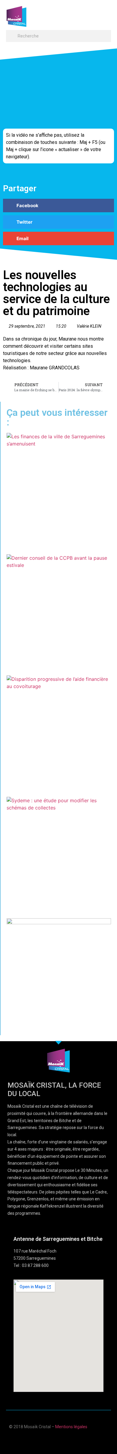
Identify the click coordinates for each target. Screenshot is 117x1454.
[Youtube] (52, 1440)
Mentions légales (71, 1426)
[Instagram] (76, 1440)
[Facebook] (41, 1440)
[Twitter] (64, 1440)
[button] (105, 13)
